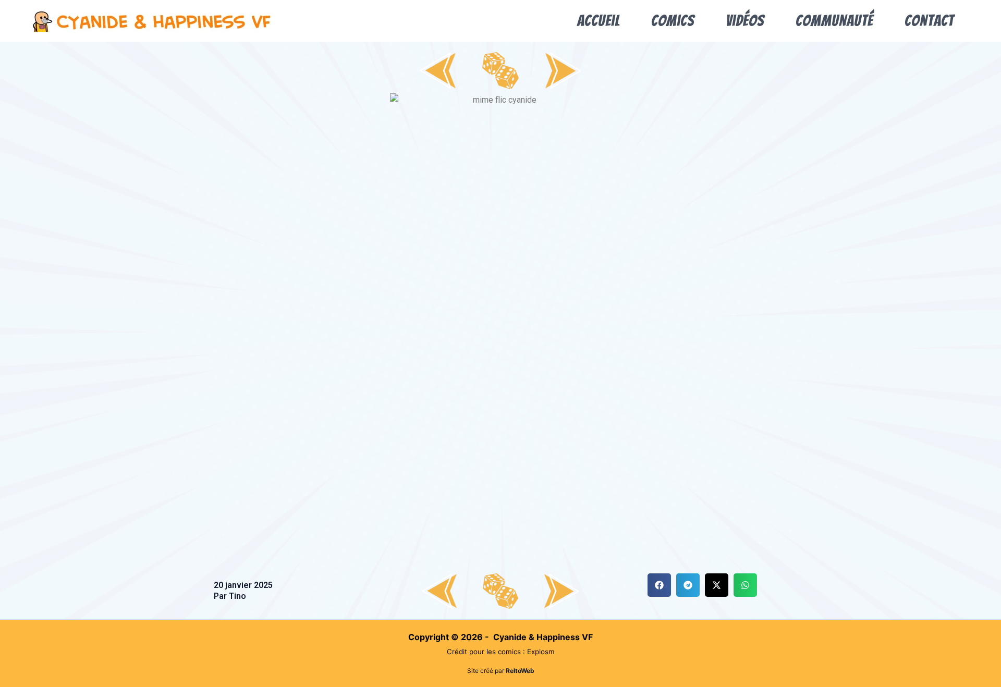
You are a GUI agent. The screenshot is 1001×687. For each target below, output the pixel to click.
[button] (659, 585)
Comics (672, 21)
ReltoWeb (520, 670)
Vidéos (745, 21)
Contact (929, 21)
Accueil (598, 21)
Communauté (834, 21)
